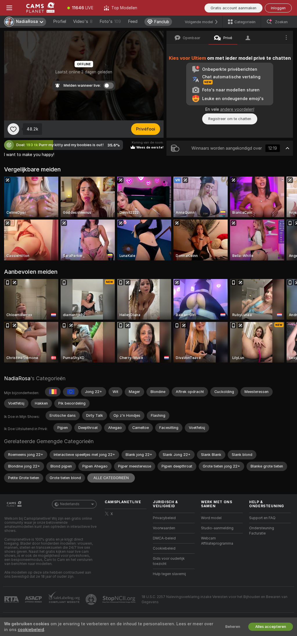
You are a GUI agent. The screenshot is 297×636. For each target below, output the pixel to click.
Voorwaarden (164, 528)
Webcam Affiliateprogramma (217, 541)
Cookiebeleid (164, 548)
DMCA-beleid (164, 538)
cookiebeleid (31, 629)
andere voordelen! (237, 109)
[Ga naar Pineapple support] (92, 599)
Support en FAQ (262, 518)
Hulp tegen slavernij (169, 574)
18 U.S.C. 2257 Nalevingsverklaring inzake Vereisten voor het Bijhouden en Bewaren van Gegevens (214, 599)
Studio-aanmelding (217, 528)
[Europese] (71, 391)
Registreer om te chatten (229, 119)
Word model (211, 518)
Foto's (110, 21)
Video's (83, 21)
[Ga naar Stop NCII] (119, 599)
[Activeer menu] (9, 8)
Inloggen (278, 8)
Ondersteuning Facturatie (261, 530)
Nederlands (69, 504)
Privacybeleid (164, 518)
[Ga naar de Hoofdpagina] (40, 8)
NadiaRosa (17, 378)
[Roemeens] (53, 391)
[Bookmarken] (13, 129)
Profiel (59, 21)
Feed (132, 21)
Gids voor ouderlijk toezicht (169, 561)
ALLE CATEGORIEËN (111, 478)
